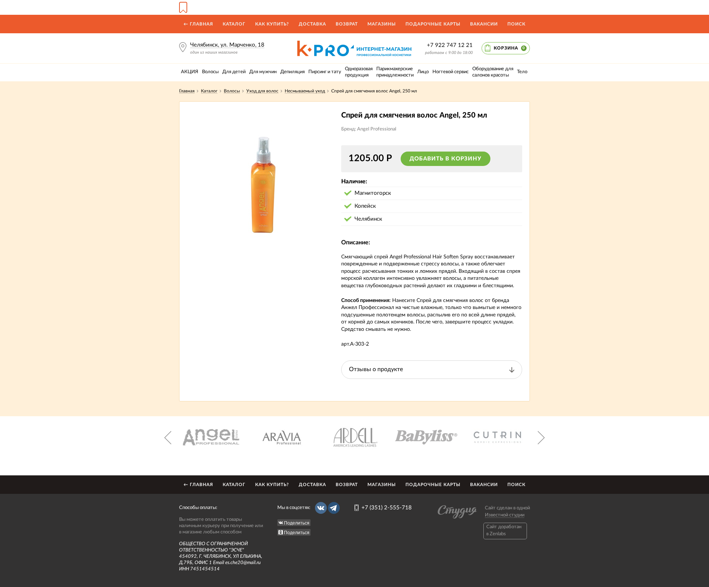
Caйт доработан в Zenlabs (503, 530)
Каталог (234, 24)
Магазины (381, 24)
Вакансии (484, 24)
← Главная (198, 24)
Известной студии (504, 515)
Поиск (516, 24)
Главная (187, 91)
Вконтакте (321, 508)
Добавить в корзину (446, 159)
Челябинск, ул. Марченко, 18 (227, 45)
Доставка (312, 24)
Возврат (347, 24)
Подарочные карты (432, 24)
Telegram (334, 508)
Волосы (232, 91)
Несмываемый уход (305, 91)
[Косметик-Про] (354, 43)
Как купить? (272, 24)
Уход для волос (262, 91)
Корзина (509, 48)
